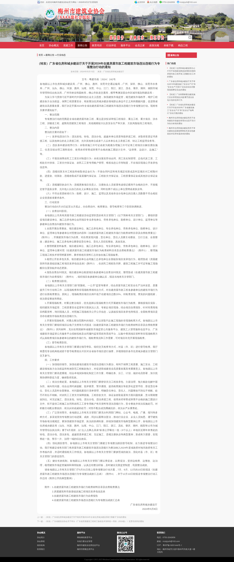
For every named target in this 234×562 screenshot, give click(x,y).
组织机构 (41, 545)
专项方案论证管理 (84, 541)
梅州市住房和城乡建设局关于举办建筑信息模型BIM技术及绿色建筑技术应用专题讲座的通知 (181, 131)
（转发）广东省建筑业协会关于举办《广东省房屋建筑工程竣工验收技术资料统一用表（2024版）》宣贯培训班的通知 (94, 521)
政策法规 (154, 45)
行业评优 (111, 45)
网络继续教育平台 (84, 537)
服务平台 (125, 45)
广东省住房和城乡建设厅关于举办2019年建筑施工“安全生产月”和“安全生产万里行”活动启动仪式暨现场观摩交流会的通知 (181, 85)
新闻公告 (82, 45)
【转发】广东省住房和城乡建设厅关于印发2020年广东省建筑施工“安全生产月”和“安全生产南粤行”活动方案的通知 (181, 108)
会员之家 (140, 45)
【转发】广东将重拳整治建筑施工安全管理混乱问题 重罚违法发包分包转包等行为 (181, 97)
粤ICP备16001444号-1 (172, 545)
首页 (41, 45)
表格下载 (168, 45)
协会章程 (41, 541)
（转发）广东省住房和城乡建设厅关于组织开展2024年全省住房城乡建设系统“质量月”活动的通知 (85, 517)
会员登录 (141, 2)
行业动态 (61, 54)
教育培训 (97, 45)
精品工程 (183, 45)
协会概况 (54, 45)
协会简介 (41, 537)
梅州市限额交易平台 (85, 549)
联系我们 (41, 549)
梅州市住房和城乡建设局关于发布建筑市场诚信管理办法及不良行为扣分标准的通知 (181, 120)
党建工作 (68, 45)
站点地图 (153, 2)
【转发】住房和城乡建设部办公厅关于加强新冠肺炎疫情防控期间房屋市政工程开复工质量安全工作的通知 (181, 72)
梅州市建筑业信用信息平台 (88, 545)
